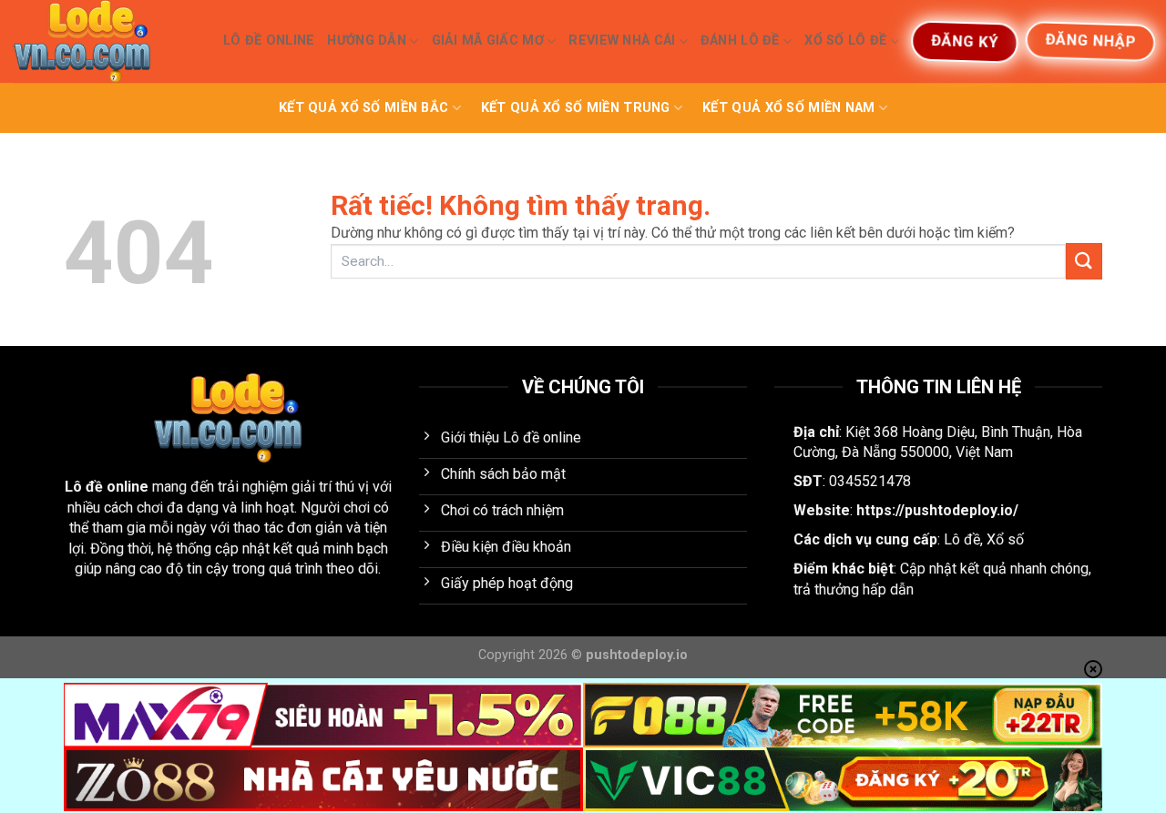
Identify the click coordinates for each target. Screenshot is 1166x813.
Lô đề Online (268, 40)
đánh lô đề (740, 40)
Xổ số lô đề (845, 40)
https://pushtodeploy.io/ (937, 510)
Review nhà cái (621, 40)
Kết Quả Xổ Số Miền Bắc (363, 108)
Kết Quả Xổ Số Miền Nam (788, 108)
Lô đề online (106, 486)
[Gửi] (1084, 261)
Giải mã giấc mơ (488, 40)
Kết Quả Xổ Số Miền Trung (575, 108)
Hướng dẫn (366, 40)
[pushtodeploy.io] (105, 41)
